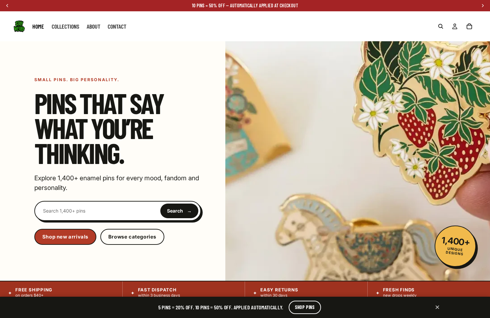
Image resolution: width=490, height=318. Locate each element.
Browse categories (132, 237)
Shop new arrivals (65, 237)
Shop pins (304, 307)
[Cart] (469, 26)
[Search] (440, 26)
